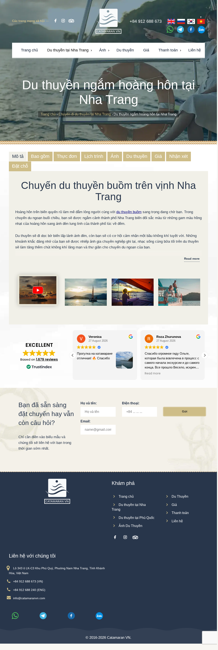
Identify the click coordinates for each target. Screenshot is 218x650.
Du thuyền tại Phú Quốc (136, 518)
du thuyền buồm (129, 212)
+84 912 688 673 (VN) (28, 581)
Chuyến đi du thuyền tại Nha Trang (84, 114)
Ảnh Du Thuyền (130, 526)
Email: (85, 421)
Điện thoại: (130, 403)
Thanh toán (180, 513)
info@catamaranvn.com (29, 598)
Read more (192, 258)
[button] (204, 355)
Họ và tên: (89, 403)
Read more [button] (85, 373)
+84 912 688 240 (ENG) (29, 590)
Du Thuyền (180, 496)
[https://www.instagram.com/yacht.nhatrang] (125, 537)
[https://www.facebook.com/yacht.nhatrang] (115, 537)
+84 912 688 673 (146, 22)
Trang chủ (48, 114)
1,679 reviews (47, 359)
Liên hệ (177, 521)
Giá (174, 505)
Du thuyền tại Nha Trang (129, 507)
